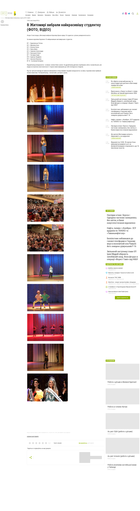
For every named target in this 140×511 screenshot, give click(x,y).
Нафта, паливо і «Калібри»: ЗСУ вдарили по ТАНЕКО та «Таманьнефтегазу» (125, 121)
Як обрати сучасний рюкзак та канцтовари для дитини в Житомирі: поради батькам (124, 83)
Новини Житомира (32, 436)
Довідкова (74, 15)
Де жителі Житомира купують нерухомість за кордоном (122, 135)
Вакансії (34, 15)
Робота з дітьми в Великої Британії (122, 382)
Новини (30, 12)
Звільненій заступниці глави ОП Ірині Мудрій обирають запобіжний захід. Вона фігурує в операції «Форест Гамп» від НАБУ (125, 102)
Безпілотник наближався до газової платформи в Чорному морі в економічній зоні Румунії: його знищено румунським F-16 (124, 112)
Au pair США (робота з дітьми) (120, 431)
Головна (2, 18)
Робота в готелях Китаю (117, 407)
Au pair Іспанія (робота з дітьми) (121, 456)
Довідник (41, 12)
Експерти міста (82, 15)
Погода (62, 15)
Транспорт (67, 15)
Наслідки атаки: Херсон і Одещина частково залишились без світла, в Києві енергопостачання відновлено (124, 128)
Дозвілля (62, 12)
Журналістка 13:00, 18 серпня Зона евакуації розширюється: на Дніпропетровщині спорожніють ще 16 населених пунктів (125, 145)
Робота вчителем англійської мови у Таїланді (122, 466)
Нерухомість (48, 15)
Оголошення (90, 15)
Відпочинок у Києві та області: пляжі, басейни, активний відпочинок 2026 (124, 92)
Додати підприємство (122, 297)
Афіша (51, 12)
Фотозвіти (27, 15)
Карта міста (40, 15)
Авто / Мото (55, 15)
